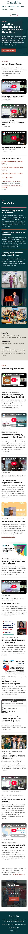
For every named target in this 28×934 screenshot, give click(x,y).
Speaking (4, 9)
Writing (11, 9)
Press (22, 6)
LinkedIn (10, 927)
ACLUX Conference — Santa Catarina (11, 181)
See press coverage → (18, 874)
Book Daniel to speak (8, 50)
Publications (11, 6)
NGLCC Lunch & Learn (7, 177)
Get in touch (14, 899)
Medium (15, 927)
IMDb (18, 927)
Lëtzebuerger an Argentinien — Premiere (12, 173)
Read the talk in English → (8, 537)
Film (18, 6)
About (4, 6)
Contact (14, 14)
